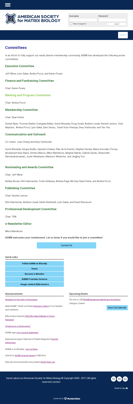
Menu (7, 5)
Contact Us (66, 245)
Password (103, 16)
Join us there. (31, 349)
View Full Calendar (117, 307)
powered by (58, 398)
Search (123, 35)
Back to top (120, 388)
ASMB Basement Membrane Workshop (102, 299)
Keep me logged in (79, 24)
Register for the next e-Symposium (21, 299)
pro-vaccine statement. (28, 332)
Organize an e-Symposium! (18, 326)
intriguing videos (41, 306)
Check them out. (47, 362)
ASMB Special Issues (25, 355)
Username (74, 16)
